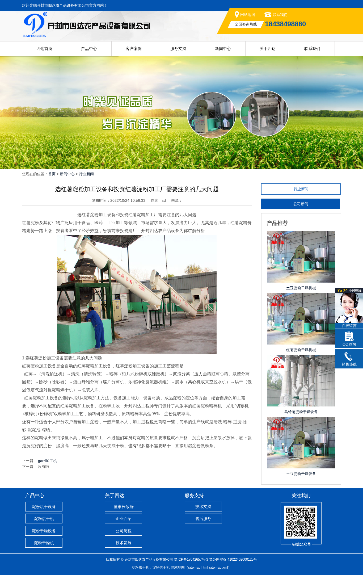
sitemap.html (198, 567)
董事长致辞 (124, 506)
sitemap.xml (218, 567)
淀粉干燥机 (44, 542)
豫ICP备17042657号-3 (191, 559)
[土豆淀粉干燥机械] (301, 236)
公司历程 (124, 530)
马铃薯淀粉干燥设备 (301, 412)
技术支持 (203, 506)
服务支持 (178, 48)
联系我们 (280, 14)
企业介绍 (124, 518)
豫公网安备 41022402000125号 (233, 559)
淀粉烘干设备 (44, 506)
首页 (52, 174)
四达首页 (44, 48)
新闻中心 (223, 48)
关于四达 (268, 48)
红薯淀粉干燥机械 (301, 350)
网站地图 (247, 14)
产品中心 (89, 48)
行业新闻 (86, 174)
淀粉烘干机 (44, 518)
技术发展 (124, 542)
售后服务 (203, 518)
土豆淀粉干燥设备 (301, 474)
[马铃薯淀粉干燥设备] (301, 360)
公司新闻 (300, 204)
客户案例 (134, 48)
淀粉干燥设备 (44, 530)
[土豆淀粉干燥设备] (301, 422)
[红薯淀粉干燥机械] (301, 298)
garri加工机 (47, 461)
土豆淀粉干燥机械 (301, 288)
